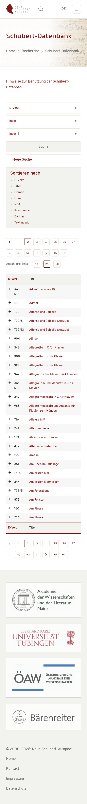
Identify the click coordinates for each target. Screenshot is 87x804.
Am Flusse (36, 508)
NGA (17, 204)
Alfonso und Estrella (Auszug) (49, 321)
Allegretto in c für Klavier (46, 356)
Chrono (19, 192)
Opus (17, 198)
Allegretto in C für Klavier (46, 347)
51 (37, 253)
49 (18, 253)
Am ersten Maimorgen (44, 482)
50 (28, 253)
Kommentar (22, 210)
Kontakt (12, 769)
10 (36, 264)
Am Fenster (37, 499)
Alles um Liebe (39, 428)
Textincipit (21, 222)
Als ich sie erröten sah (44, 437)
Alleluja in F (37, 419)
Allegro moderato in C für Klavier (51, 397)
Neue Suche (22, 160)
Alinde (33, 338)
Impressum (15, 779)
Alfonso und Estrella (42, 312)
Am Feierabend (39, 491)
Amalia (34, 455)
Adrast (33, 303)
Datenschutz (16, 789)
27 (73, 242)
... (46, 242)
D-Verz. (19, 180)
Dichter (19, 216)
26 (64, 242)
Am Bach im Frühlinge (44, 464)
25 (55, 242)
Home (11, 759)
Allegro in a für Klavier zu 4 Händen (53, 374)
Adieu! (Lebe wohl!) (42, 289)
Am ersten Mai (39, 473)
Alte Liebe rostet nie (43, 446)
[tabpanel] (43, 42)
